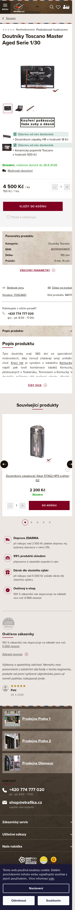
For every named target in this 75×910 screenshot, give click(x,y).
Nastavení (36, 888)
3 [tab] (37, 522)
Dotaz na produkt (62, 287)
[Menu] (5, 7)
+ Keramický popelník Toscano (33, 153)
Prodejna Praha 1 (36, 719)
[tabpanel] (37, 465)
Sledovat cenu (15, 287)
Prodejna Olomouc (37, 763)
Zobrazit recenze (12, 654)
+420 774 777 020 (21, 314)
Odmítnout (18, 901)
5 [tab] (50, 522)
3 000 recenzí (32, 598)
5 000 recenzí (10, 646)
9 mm (57, 261)
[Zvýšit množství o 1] (67, 187)
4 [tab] (43, 522)
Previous (4, 464)
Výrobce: (14, 295)
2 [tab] (31, 522)
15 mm (66, 261)
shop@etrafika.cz (25, 803)
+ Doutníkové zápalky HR (40, 139)
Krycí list (17, 363)
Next (71, 464)
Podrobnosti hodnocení (52, 30)
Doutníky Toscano (59, 243)
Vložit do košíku (32, 206)
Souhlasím (53, 901)
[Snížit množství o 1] (55, 187)
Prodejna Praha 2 (36, 741)
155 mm (65, 255)
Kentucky (66, 363)
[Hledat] (52, 7)
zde (51, 878)
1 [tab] (25, 522)
